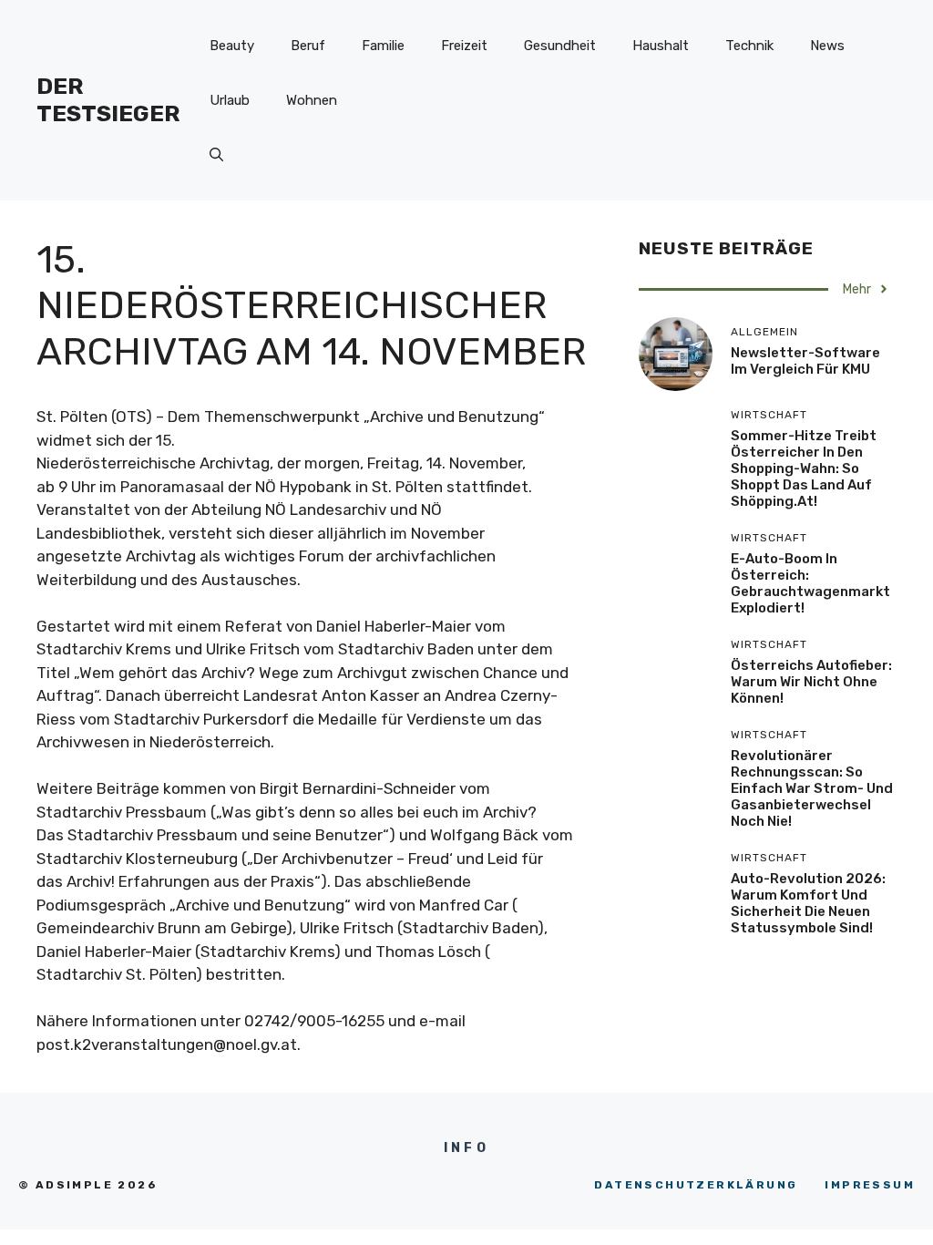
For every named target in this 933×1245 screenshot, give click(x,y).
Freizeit (464, 45)
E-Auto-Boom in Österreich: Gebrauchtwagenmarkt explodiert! (810, 583)
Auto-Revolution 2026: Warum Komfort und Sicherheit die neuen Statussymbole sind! (808, 903)
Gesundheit (560, 45)
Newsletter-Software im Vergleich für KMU (805, 361)
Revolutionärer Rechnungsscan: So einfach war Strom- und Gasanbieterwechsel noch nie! (812, 788)
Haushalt (660, 45)
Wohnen (311, 100)
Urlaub (230, 100)
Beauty (232, 45)
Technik (749, 45)
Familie (383, 45)
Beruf (308, 45)
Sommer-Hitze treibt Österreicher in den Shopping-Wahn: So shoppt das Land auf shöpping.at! (804, 468)
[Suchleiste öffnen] (216, 155)
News (827, 45)
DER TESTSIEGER (108, 100)
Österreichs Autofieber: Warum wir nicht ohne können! (811, 681)
